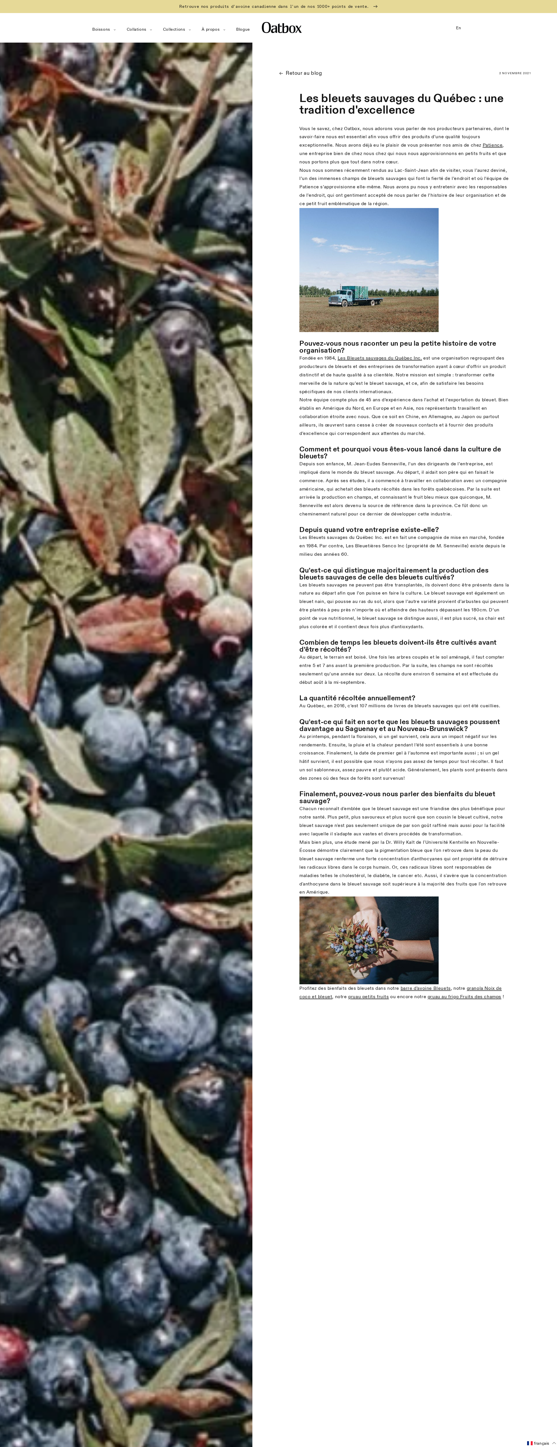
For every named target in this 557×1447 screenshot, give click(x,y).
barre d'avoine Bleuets (426, 988)
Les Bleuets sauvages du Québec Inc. (380, 358)
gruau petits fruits (368, 997)
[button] (105, 29)
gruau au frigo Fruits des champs (464, 997)
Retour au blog (304, 73)
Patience (493, 145)
